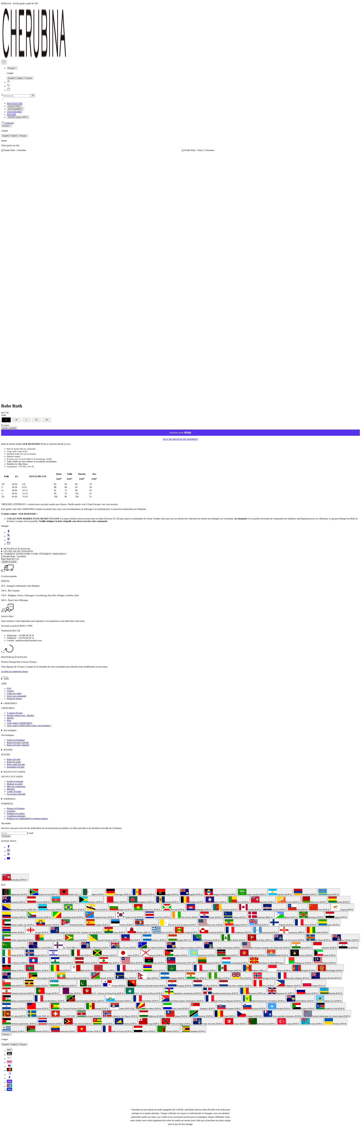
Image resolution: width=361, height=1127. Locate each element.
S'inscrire (6, 836)
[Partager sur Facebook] (8, 532)
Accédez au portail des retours (14, 671)
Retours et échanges (16, 808)
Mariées (10, 718)
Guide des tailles (14, 693)
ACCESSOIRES (14, 109)
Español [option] (11, 78)
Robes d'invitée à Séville (18, 742)
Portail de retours (14, 698)
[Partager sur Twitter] (8, 536)
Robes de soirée (14, 762)
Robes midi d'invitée (16, 764)
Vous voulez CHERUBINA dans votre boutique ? (29, 725)
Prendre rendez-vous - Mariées (20, 715)
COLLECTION (13, 106)
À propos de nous (15, 713)
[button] (6, 419)
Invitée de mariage (15, 781)
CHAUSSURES (14, 112)
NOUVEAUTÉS (14, 103)
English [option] (20, 78)
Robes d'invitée (13, 759)
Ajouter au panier (9, 428)
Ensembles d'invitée (15, 767)
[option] (15, 892)
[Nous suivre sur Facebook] (8, 847)
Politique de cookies (16, 813)
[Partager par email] (8, 544)
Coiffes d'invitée (14, 791)
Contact (10, 691)
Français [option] (28, 78)
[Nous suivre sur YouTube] (8, 859)
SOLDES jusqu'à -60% (17, 117)
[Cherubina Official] (67, 58)
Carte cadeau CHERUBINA (19, 723)
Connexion (9, 123)
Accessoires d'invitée (16, 794)
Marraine (11, 789)
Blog (9, 720)
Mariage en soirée (15, 784)
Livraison (11, 811)
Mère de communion (16, 786)
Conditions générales (16, 816)
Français (11, 68)
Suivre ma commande (16, 696)
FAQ (9, 688)
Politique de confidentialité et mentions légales (27, 818)
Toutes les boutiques (16, 740)
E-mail (30, 833)
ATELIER (11, 114)
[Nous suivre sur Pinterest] (8, 855)
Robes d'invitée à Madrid (18, 745)
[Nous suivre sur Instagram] (8, 851)
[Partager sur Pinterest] (8, 540)
